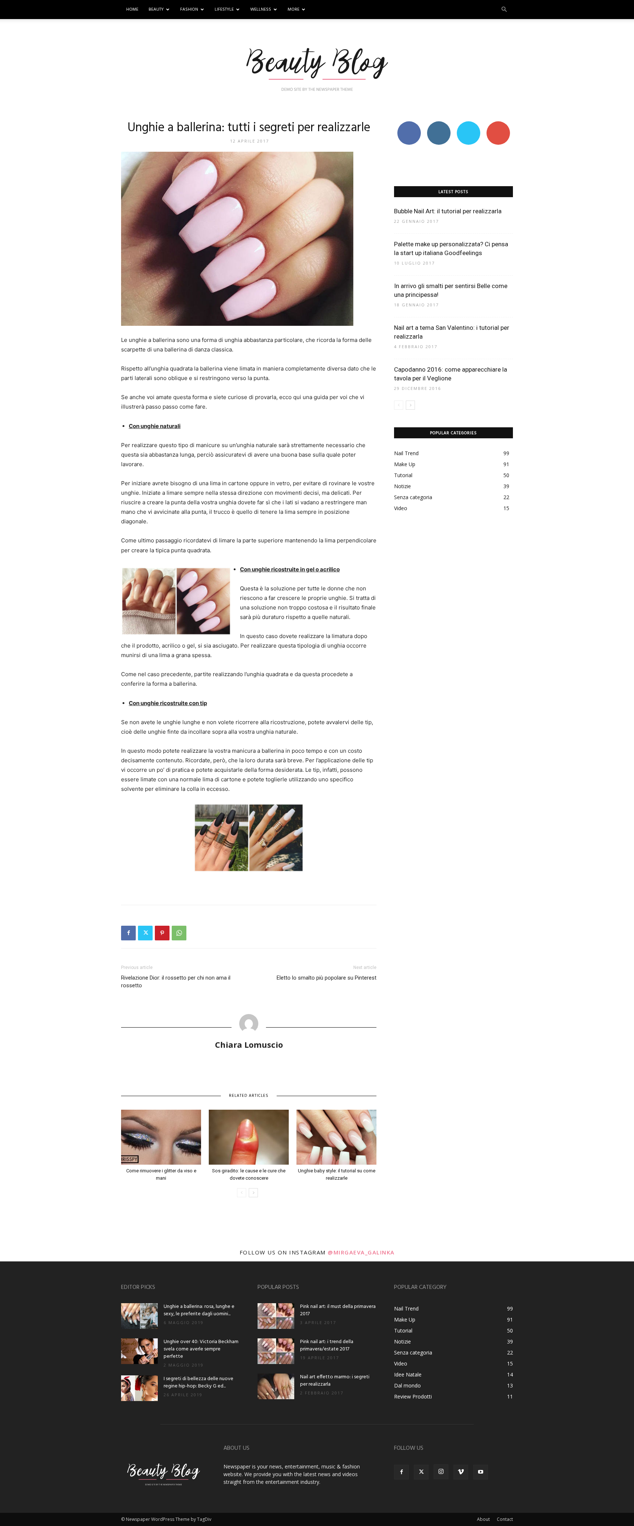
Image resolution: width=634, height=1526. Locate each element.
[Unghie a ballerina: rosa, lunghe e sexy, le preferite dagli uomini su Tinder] (139, 1316)
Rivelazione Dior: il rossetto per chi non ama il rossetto (175, 981)
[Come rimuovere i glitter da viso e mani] (161, 1137)
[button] (504, 9)
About (483, 1519)
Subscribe (498, 124)
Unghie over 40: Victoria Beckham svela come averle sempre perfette (201, 1349)
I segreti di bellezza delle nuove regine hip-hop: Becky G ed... (198, 1382)
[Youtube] (480, 1472)
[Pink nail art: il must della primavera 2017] (276, 1316)
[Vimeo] (460, 1472)
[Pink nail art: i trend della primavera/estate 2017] (276, 1351)
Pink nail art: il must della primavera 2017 (338, 1310)
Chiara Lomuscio (249, 1044)
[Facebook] (128, 933)
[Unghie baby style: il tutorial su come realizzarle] (336, 1137)
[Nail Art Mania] (317, 68)
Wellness (260, 9)
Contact (505, 1519)
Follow (438, 124)
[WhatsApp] (179, 933)
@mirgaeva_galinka (361, 1252)
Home (132, 9)
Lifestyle (224, 9)
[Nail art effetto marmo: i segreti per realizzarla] (276, 1386)
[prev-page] (241, 1192)
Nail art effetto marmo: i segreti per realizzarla (334, 1381)
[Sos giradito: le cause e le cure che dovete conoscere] (249, 1137)
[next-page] (253, 1192)
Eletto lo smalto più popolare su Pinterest (326, 977)
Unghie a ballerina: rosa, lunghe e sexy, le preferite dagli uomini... (199, 1310)
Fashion (189, 9)
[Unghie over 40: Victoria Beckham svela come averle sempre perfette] (139, 1351)
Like (409, 124)
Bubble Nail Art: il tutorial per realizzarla (448, 211)
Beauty (156, 9)
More (293, 9)
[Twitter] (145, 933)
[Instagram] (441, 1471)
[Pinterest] (162, 933)
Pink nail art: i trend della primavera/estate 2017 (326, 1345)
